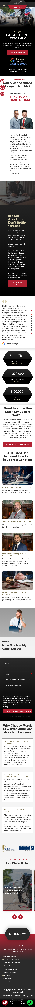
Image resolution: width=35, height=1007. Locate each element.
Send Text (12, 1002)
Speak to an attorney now (17, 444)
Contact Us (17, 7)
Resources (8, 975)
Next (32, 333)
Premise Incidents (10, 969)
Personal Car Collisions (12, 963)
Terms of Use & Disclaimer (11, 996)
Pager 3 (2, 93)
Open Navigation (31, 4)
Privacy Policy (28, 996)
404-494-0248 (3, 4)
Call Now (23, 1002)
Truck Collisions (9, 966)
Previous (32, 311)
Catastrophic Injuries (11, 960)
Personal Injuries (10, 956)
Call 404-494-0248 (17, 53)
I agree (7, 707)
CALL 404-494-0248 (17, 284)
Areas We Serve (10, 972)
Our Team (7, 979)
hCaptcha (28, 716)
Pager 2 (2, 87)
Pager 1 (2, 81)
